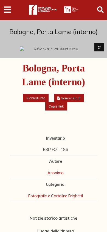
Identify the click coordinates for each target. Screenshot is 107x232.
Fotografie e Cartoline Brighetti (55, 196)
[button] (69, 98)
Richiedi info (35, 98)
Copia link (56, 106)
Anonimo (55, 172)
